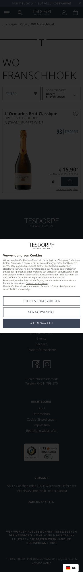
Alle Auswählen (41, 323)
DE (74, 568)
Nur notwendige (41, 312)
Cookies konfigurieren (41, 301)
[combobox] (71, 568)
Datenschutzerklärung (37, 283)
